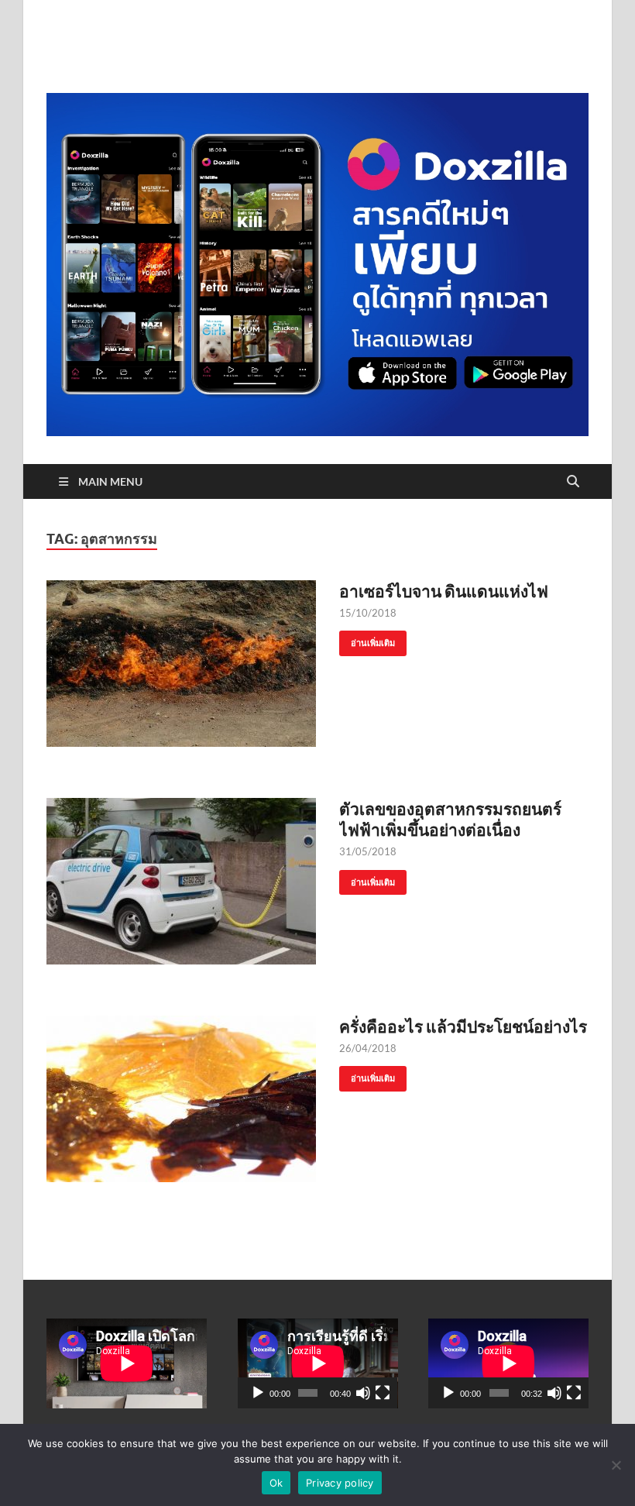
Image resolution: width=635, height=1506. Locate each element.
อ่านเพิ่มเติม (367, 639)
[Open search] (573, 482)
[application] (318, 1363)
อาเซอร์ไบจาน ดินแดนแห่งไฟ (443, 590)
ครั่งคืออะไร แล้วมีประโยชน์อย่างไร (463, 1026)
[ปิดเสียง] (363, 1393)
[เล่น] (258, 1393)
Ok (276, 1483)
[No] (615, 1465)
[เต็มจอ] (382, 1393)
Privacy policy (340, 1483)
